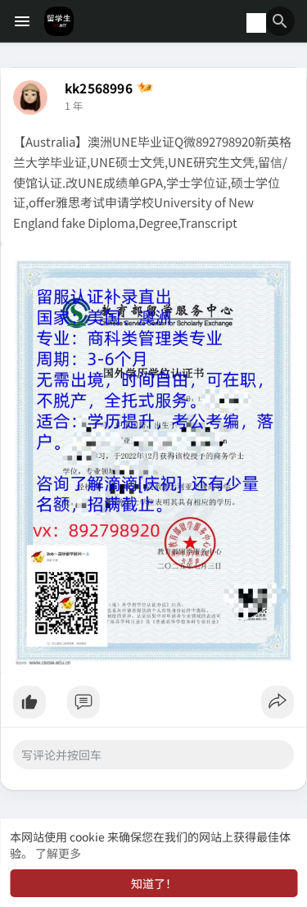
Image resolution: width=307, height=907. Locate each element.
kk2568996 (99, 88)
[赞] (153, 706)
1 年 (74, 105)
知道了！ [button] (154, 883)
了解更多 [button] (58, 853)
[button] (280, 21)
